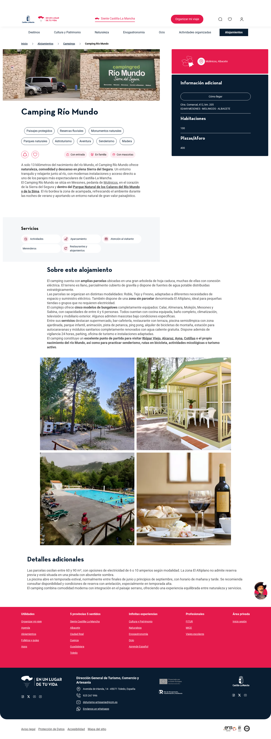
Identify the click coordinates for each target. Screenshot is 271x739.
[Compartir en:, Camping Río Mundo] (25, 154)
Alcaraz (167, 338)
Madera (127, 141)
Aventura (85, 141)
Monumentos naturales (106, 131)
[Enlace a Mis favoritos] (230, 19)
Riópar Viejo (151, 338)
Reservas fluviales (71, 131)
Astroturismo (63, 141)
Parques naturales (35, 141)
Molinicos (111, 182)
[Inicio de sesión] (242, 19)
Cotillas (189, 338)
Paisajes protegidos (39, 131)
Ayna (179, 338)
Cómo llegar (229, 96)
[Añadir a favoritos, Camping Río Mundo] (35, 154)
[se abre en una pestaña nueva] (170, 681)
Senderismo (106, 141)
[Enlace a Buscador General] (220, 19)
